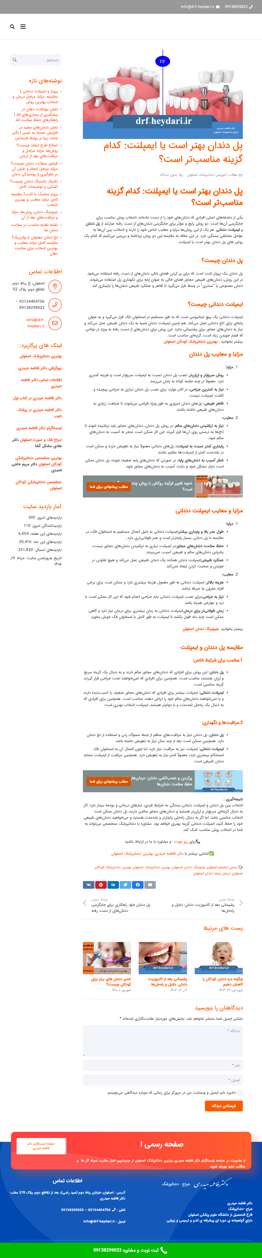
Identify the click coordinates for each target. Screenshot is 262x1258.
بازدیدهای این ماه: (46, 542)
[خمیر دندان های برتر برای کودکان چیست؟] (107, 958)
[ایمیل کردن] (150, 885)
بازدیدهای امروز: (48, 518)
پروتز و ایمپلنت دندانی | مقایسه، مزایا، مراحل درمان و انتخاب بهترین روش (35, 96)
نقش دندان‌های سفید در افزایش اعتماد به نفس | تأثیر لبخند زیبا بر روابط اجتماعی (35, 132)
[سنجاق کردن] (101, 885)
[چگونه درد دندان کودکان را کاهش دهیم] (219, 958)
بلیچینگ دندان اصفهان (188, 867)
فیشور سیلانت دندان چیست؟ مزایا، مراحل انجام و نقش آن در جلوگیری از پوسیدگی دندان (34, 168)
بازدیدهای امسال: (47, 550)
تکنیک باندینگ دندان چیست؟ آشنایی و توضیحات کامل (34, 184)
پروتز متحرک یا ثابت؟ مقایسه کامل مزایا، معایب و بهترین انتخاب (34, 199)
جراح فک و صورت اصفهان (41, 440)
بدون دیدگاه (168, 175)
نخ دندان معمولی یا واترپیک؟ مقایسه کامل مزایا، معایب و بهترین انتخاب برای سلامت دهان (35, 245)
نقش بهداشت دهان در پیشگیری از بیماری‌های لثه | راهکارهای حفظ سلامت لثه (36, 114)
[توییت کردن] (125, 885)
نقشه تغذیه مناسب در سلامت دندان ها (34, 227)
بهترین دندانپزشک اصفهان (151, 867)
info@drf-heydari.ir (35, 323)
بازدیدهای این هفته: (45, 534)
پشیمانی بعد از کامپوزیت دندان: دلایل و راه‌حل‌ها (167, 982)
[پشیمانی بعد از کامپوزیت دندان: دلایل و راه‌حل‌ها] (163, 958)
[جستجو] (12, 26)
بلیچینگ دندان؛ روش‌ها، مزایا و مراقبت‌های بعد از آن (35, 215)
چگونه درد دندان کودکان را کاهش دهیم (223, 982)
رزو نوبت (180, 842)
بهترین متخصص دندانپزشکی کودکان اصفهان (38, 461)
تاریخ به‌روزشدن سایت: (43, 558)
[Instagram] (14, 7)
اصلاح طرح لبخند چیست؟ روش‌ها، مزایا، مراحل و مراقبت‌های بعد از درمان (37, 150)
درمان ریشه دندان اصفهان (212, 873)
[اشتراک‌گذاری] (138, 885)
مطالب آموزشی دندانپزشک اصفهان (212, 175)
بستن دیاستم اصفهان (222, 867)
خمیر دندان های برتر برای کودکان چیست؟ (111, 982)
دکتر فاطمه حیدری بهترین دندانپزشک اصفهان (147, 854)
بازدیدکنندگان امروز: (46, 526)
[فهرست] (23, 26)
